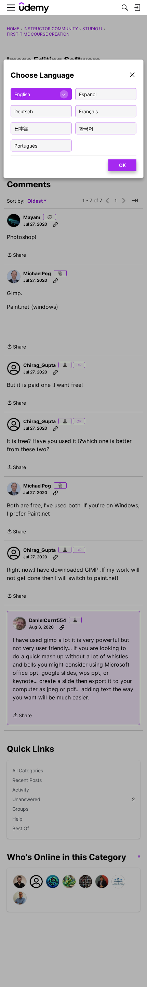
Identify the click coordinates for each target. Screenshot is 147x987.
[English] (34, 7)
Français (88, 111)
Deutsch (23, 111)
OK (122, 165)
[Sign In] (137, 7)
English (22, 94)
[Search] (125, 7)
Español (87, 94)
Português (25, 145)
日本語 (21, 128)
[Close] (132, 75)
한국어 (86, 128)
